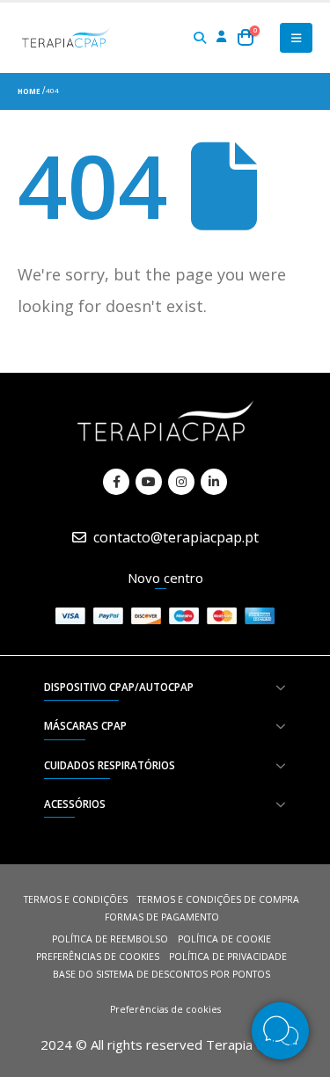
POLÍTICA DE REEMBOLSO (110, 939)
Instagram (181, 482)
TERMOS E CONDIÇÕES (76, 899)
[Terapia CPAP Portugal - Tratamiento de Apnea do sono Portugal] (66, 37)
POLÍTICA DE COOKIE (224, 939)
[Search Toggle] (200, 38)
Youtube (149, 482)
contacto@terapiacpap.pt (176, 537)
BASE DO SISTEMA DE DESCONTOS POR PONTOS (161, 974)
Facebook (116, 482)
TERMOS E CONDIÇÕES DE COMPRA (218, 899)
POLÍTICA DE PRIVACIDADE (228, 956)
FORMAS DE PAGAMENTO (162, 917)
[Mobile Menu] (296, 38)
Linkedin (214, 482)
